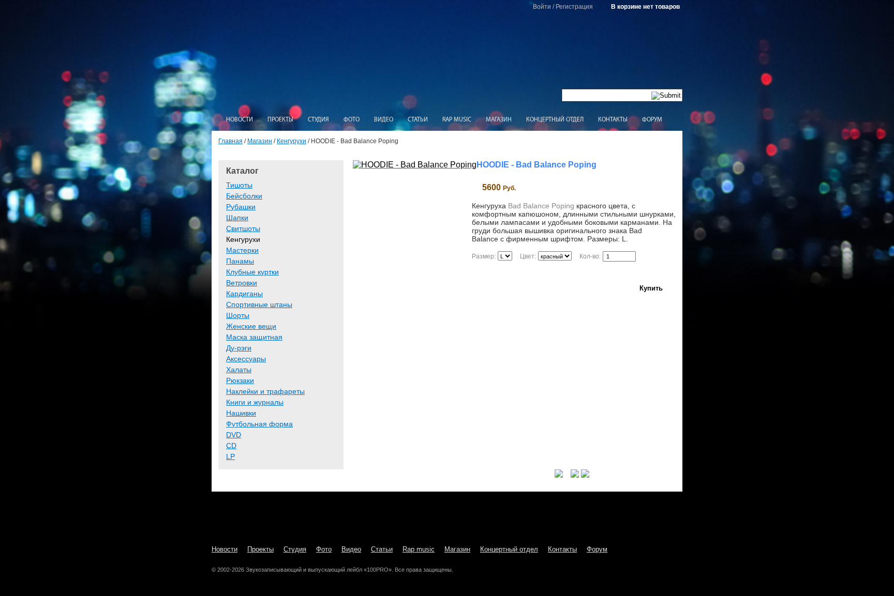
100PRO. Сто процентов (447, 59)
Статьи (418, 120)
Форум (652, 120)
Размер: (484, 256)
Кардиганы (244, 293)
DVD (233, 435)
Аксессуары (246, 359)
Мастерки (242, 250)
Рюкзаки (240, 380)
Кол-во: (590, 256)
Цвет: (528, 256)
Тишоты (239, 185)
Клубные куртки (252, 272)
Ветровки (241, 283)
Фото (352, 120)
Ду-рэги (238, 348)
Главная (230, 141)
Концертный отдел (555, 120)
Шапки (237, 217)
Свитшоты (243, 228)
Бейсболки (244, 196)
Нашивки (241, 413)
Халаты (238, 369)
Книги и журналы (255, 402)
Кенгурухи (291, 141)
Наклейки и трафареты (265, 391)
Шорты (237, 315)
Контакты (613, 120)
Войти (542, 6)
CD (231, 445)
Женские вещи (251, 326)
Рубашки (241, 207)
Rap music (456, 120)
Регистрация (574, 6)
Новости (239, 120)
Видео (383, 120)
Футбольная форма (259, 424)
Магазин (499, 120)
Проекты (280, 120)
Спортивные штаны (259, 304)
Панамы (240, 261)
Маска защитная (254, 337)
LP (230, 456)
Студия (318, 120)
